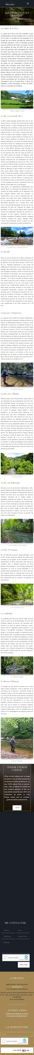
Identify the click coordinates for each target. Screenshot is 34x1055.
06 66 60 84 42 (17, 987)
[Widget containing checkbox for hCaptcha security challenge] (16, 957)
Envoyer (23, 965)
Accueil (5, 19)
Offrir (17, 808)
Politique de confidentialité (17, 1016)
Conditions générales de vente (17, 1014)
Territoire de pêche (14, 19)
